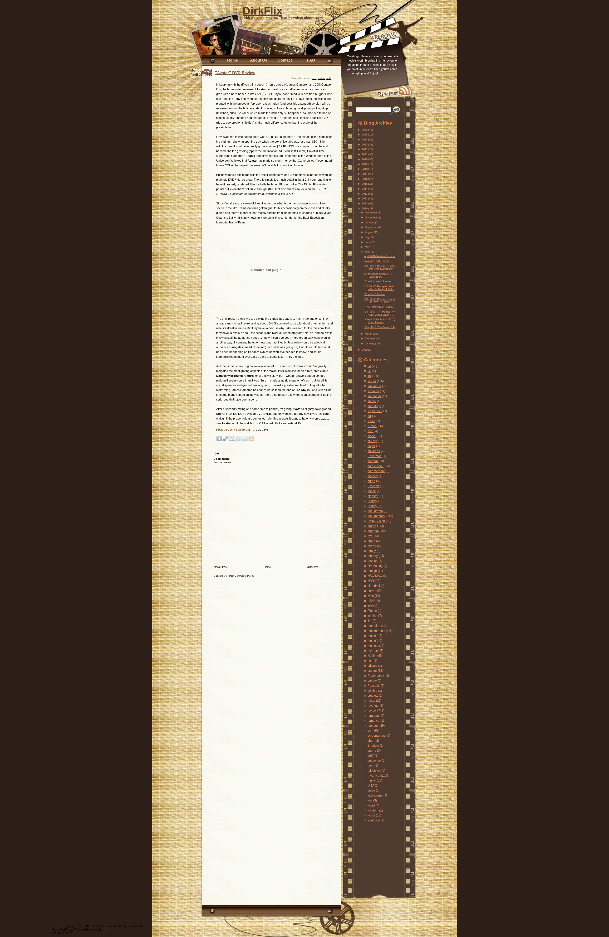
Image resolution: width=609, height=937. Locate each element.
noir (370, 660)
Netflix (372, 655)
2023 (365, 144)
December (371, 212)
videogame (375, 795)
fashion (373, 561)
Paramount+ (376, 675)
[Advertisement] (372, 855)
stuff (371, 755)
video (371, 790)
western (373, 810)
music (372, 640)
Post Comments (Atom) (241, 576)
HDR (371, 581)
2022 (365, 149)
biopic (372, 436)
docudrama (375, 511)
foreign (372, 571)
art (369, 416)
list (370, 621)
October (370, 222)
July (367, 237)
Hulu (371, 596)
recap (371, 700)
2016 (365, 179)
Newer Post (220, 566)
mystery (373, 650)
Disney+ (373, 506)
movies (373, 636)
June (368, 242)
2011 (365, 203)
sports (372, 750)
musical (373, 645)
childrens (374, 451)
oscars (372, 670)
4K (369, 376)
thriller (372, 780)
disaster (373, 496)
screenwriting (377, 735)
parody (372, 680)
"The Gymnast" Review (377, 281)
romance (373, 720)
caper (371, 446)
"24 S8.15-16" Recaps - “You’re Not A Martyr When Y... (382, 313)
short (371, 740)
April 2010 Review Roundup (380, 256)
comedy (373, 461)
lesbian (372, 616)
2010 (365, 208)
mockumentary (378, 631)
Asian (371, 421)
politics (372, 690)
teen (370, 765)
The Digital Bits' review (313, 184)
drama (372, 526)
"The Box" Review (374, 294)
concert (373, 476)
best (370, 431)
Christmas (375, 456)
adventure (374, 386)
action (372, 381)
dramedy (373, 531)
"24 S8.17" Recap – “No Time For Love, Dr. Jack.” (381, 300)
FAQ (311, 60)
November (371, 217)
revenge (373, 705)
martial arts (375, 626)
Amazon (373, 391)
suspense (374, 760)
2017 (365, 174)
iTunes (372, 611)
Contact (285, 60)
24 (369, 366)
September (371, 227)
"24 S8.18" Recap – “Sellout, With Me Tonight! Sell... (380, 288)
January (370, 343)
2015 (365, 183)
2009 (365, 349)
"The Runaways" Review (378, 306)
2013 (365, 193)
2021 (365, 154)
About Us (258, 60)
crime (371, 481)
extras (372, 546)
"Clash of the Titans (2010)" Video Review (380, 321)
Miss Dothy (80, 933)
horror (371, 591)
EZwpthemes (111, 929)
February (370, 338)
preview (373, 695)
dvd (314, 78)
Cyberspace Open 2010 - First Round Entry (382, 275)
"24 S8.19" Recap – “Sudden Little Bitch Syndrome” (380, 267)
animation (374, 396)
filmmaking (375, 566)
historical (374, 586)
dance (372, 491)
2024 (365, 139)
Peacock (374, 685)
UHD (371, 785)
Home (232, 60)
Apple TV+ (375, 411)
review (321, 78)
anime (372, 401)
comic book (375, 466)
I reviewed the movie (229, 137)
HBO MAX (375, 576)
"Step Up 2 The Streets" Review (382, 327)
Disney (372, 501)
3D (369, 371)
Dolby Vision (376, 521)
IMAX (371, 601)
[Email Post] (216, 453)
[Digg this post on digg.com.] (219, 440)
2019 (365, 164)
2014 (365, 188)
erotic (371, 541)
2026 (365, 129)
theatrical (374, 775)
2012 (365, 198)
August (369, 232)
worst (371, 815)
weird (371, 805)
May (368, 247)
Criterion (373, 486)
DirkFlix (262, 11)
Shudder (373, 745)
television (374, 770)
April (368, 252)
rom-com (374, 715)
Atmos (372, 426)
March (369, 333)
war (370, 800)
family (372, 551)
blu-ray (372, 441)
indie (371, 606)
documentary (376, 516)
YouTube (374, 820)
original (372, 665)
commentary (376, 471)
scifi (328, 78)
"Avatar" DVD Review (235, 73)
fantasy (373, 556)
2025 (365, 134)
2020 (365, 159)
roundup (373, 725)
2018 (365, 169)
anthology (374, 406)
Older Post (313, 566)
